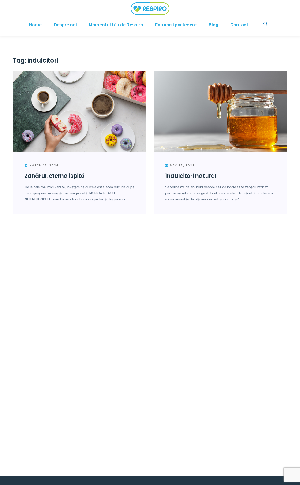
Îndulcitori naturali (191, 176)
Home (35, 24)
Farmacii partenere (176, 24)
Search (266, 24)
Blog (213, 24)
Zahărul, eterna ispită (54, 176)
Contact (239, 24)
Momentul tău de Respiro (116, 24)
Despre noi (65, 24)
